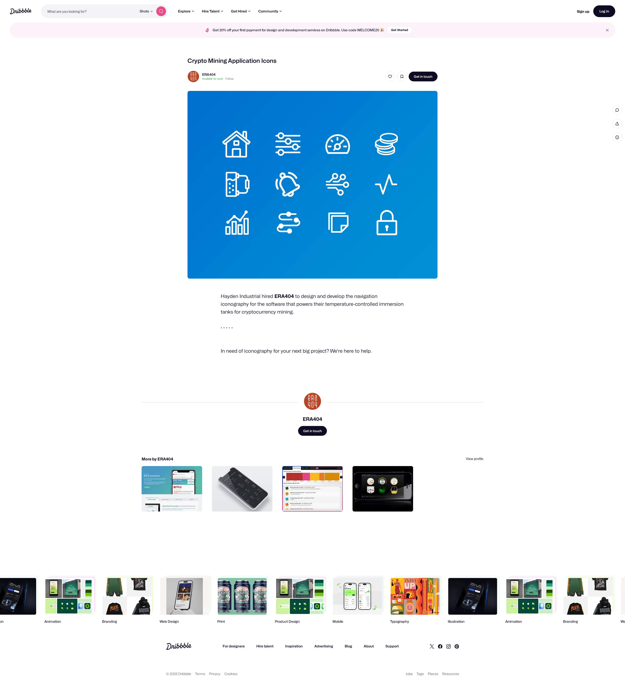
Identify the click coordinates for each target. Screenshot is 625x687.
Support (392, 646)
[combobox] (89, 11)
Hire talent (264, 646)
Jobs (409, 674)
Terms (200, 674)
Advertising (323, 646)
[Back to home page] (20, 11)
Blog (348, 646)
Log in (604, 11)
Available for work (212, 78)
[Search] (161, 11)
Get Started (399, 30)
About (369, 646)
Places (433, 674)
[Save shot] (402, 76)
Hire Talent (210, 11)
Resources (450, 674)
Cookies (230, 674)
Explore (184, 11)
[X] (432, 646)
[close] (607, 30)
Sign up (583, 11)
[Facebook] (440, 646)
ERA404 (209, 74)
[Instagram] (448, 646)
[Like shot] (390, 76)
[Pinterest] (457, 646)
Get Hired (239, 11)
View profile (474, 459)
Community (268, 11)
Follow (230, 78)
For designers (234, 646)
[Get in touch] (173, 502)
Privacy (214, 674)
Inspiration (294, 646)
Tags (420, 674)
